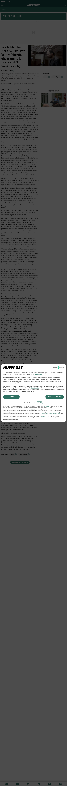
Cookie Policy (38, 374)
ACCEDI (39, 403)
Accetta (11, 397)
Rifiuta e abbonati (54, 397)
